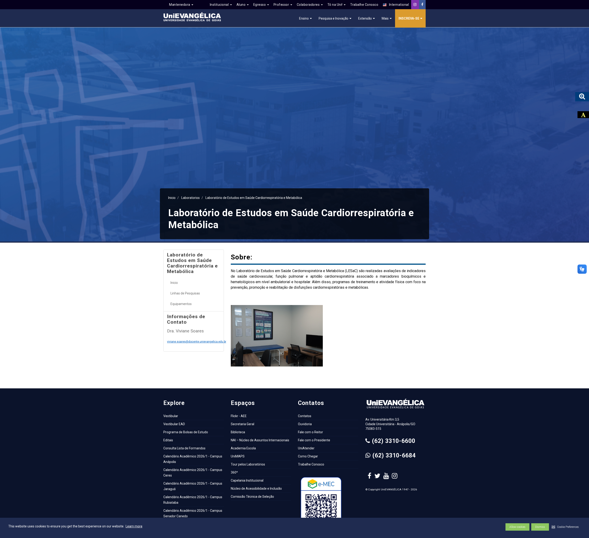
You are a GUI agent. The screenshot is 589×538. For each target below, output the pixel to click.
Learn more (134, 526)
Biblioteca (238, 432)
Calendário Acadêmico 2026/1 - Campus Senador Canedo (192, 513)
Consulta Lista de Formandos (184, 448)
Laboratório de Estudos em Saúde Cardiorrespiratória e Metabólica (253, 198)
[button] (565, 527)
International (398, 4)
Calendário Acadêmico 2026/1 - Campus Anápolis (192, 459)
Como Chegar (308, 456)
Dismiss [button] (540, 527)
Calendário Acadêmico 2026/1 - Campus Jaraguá (192, 486)
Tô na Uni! (335, 4)
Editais (168, 440)
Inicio (172, 198)
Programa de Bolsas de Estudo (185, 432)
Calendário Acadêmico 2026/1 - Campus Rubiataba (192, 499)
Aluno (241, 4)
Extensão (365, 18)
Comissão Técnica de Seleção (252, 496)
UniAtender (306, 448)
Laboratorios (190, 198)
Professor (282, 4)
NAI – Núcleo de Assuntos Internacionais (260, 440)
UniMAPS (238, 456)
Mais (385, 18)
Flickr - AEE (239, 416)
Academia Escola (243, 448)
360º (234, 472)
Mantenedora (180, 4)
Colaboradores (308, 4)
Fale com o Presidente (314, 440)
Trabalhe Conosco (364, 4)
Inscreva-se (408, 18)
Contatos (304, 416)
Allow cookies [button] (517, 527)
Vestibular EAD (174, 424)
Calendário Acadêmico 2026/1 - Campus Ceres (192, 472)
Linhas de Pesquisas (185, 293)
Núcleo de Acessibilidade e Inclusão (256, 488)
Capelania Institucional (247, 480)
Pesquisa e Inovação (333, 18)
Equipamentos (181, 304)
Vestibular (170, 416)
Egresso (260, 4)
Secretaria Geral (242, 424)
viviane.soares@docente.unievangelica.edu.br (196, 341)
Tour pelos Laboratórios (248, 464)
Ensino (304, 18)
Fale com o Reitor (310, 432)
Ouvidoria (305, 424)
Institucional (220, 4)
